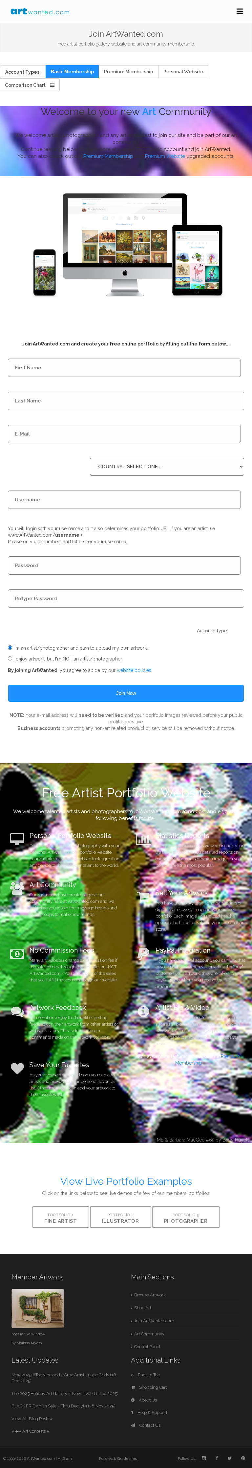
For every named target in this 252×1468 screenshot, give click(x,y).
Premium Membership (108, 156)
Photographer (186, 1218)
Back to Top (148, 1374)
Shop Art (142, 1307)
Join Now (126, 693)
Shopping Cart (152, 1387)
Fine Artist (60, 1218)
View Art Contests (29, 1431)
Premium (128, 71)
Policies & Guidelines (118, 1458)
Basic (72, 71)
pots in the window (28, 1334)
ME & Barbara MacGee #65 (185, 1140)
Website (183, 71)
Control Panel (147, 1346)
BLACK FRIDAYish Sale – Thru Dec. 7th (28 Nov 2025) (63, 1405)
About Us (147, 1400)
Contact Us (149, 1425)
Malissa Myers (29, 1343)
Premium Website (165, 156)
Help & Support (151, 1412)
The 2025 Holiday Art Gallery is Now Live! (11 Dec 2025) (64, 1393)
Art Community (149, 1333)
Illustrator (120, 1218)
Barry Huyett (235, 1140)
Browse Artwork (150, 1294)
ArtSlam (65, 1458)
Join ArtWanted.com (154, 1320)
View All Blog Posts (30, 1418)
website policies (134, 670)
